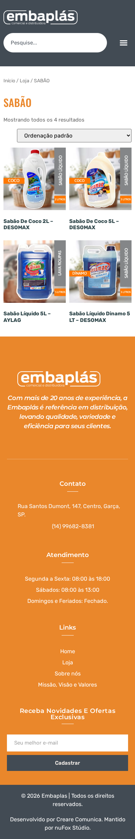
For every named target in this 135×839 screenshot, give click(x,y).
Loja (24, 80)
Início (9, 80)
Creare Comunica (78, 819)
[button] (123, 42)
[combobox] (55, 42)
